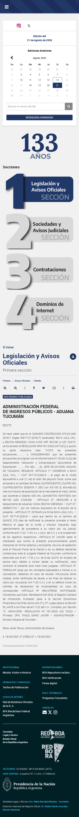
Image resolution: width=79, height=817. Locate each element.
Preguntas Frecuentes (54, 698)
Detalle (37, 380)
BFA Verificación (51, 678)
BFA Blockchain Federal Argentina (16, 713)
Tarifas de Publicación (15, 687)
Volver (9, 347)
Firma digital (49, 683)
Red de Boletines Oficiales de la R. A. (18, 704)
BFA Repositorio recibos (56, 672)
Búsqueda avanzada (39, 117)
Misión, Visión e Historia (17, 672)
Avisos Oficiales (22, 380)
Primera (6, 380)
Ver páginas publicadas (18, 396)
